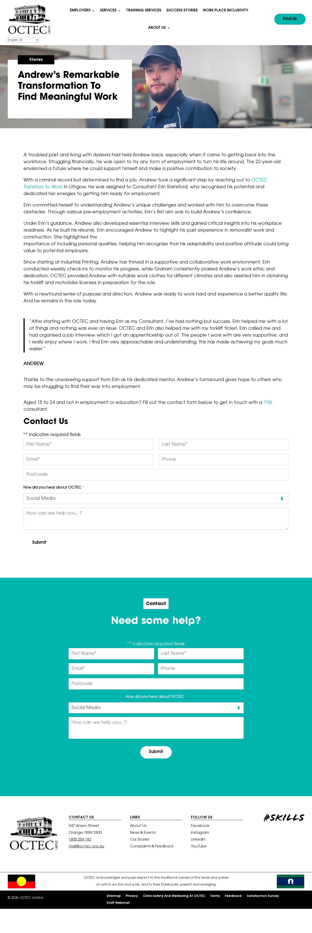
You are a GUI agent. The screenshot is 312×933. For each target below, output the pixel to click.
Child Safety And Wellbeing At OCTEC (174, 896)
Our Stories (139, 840)
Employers (80, 10)
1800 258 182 (80, 840)
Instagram (200, 833)
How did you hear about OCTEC (53, 487)
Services (108, 10)
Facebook (200, 826)
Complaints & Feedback (152, 846)
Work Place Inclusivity (225, 10)
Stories (36, 60)
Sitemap (114, 896)
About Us (157, 28)
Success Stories (182, 10)
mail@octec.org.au (86, 846)
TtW (268, 402)
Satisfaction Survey (263, 896)
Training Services (143, 10)
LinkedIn (198, 840)
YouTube (199, 846)
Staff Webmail (118, 903)
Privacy (132, 896)
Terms (215, 896)
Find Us (290, 19)
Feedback (233, 896)
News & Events (143, 833)
